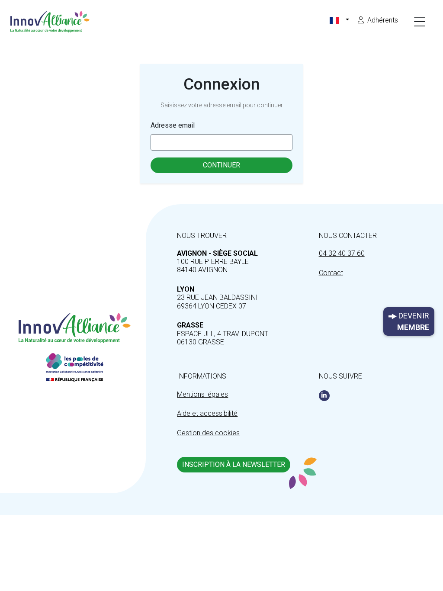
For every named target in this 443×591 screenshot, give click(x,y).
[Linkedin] (324, 395)
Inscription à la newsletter (233, 464)
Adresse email (173, 125)
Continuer (221, 165)
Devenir (413, 321)
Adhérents (382, 20)
